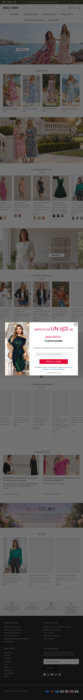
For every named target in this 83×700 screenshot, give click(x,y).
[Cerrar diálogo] (75, 324)
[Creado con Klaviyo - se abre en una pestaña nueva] (41, 376)
